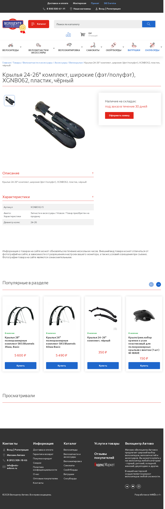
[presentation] (151, 284)
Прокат (95, 3)
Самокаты (69, 465)
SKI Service (110, 3)
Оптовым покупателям (45, 478)
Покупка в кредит (42, 458)
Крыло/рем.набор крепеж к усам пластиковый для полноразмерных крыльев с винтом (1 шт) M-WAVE (143, 345)
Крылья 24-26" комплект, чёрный (98, 339)
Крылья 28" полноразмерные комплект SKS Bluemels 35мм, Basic (19, 342)
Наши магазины (82, 8)
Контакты (38, 482)
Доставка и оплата (57, 3)
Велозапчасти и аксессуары (72, 455)
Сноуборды (70, 478)
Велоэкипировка (73, 461)
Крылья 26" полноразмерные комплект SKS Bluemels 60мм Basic (61, 342)
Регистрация (114, 8)
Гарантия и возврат (43, 454)
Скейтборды (71, 469)
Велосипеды (71, 449)
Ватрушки (69, 474)
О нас (36, 474)
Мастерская (79, 3)
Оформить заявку (119, 115)
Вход (102, 8)
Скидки (37, 462)
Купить (21, 365)
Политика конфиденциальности (45, 468)
